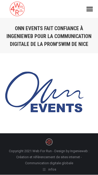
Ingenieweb (79, 151)
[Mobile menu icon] (90, 9)
